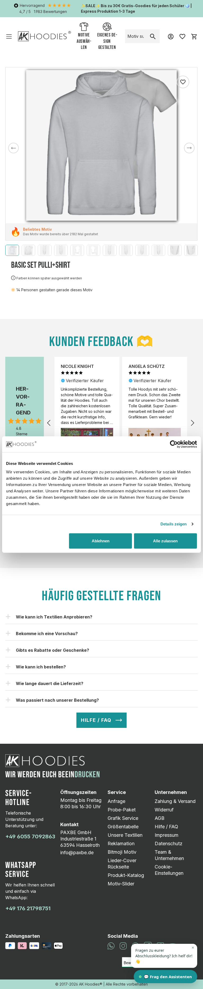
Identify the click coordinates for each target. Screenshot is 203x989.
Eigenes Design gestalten (107, 41)
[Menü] (9, 36)
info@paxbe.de (77, 852)
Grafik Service (123, 818)
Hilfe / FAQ (166, 826)
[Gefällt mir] (183, 82)
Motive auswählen (84, 41)
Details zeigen (173, 524)
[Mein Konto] (170, 36)
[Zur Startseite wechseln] (44, 36)
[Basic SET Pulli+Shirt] (101, 145)
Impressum (166, 835)
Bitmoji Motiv (122, 852)
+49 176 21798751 (27, 908)
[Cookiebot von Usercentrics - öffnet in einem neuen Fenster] (174, 444)
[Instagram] (123, 945)
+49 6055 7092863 (30, 836)
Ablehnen (100, 540)
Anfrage (116, 801)
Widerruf (164, 809)
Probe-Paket (122, 809)
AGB (159, 818)
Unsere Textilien (125, 835)
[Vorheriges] (13, 148)
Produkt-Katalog (126, 875)
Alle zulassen (165, 540)
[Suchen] (153, 36)
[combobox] (135, 36)
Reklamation (121, 843)
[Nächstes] (189, 148)
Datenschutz (168, 843)
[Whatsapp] (111, 945)
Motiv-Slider (121, 883)
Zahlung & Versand (175, 801)
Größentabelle (123, 826)
